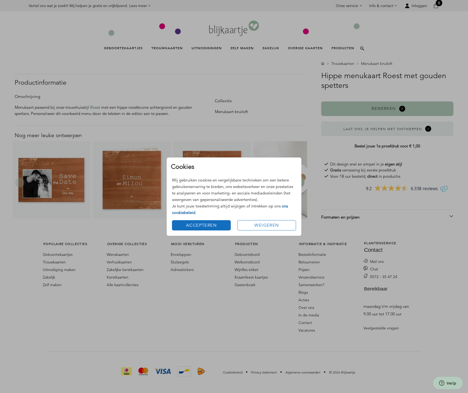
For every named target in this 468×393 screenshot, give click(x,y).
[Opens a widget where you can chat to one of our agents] (448, 383)
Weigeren (266, 225)
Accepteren (201, 225)
